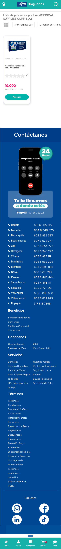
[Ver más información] (3, 4)
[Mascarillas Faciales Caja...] (17, 46)
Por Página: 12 (23, 24)
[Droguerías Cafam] (30, 5)
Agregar (17, 97)
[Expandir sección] (30, 536)
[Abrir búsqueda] (56, 4)
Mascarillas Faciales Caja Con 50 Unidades (15, 67)
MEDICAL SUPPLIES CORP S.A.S (22, 59)
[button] (5, 24)
